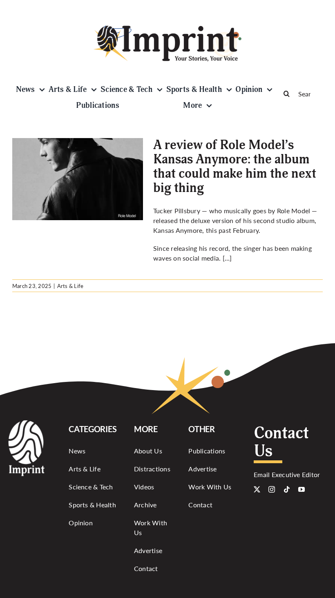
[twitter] (257, 489)
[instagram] (271, 489)
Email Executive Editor (287, 474)
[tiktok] (287, 489)
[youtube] (301, 489)
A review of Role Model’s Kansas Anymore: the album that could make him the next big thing (234, 166)
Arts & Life (70, 286)
